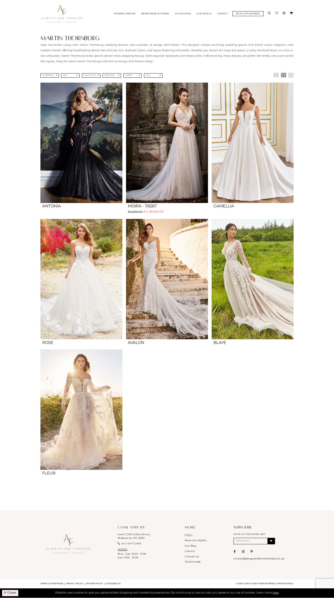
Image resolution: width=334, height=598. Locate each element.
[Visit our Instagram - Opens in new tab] (243, 552)
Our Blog (190, 546)
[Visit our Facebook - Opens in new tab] (235, 552)
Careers (190, 551)
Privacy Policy (75, 584)
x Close (10, 592)
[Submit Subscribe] (271, 541)
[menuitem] (125, 14)
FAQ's (189, 535)
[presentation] (81, 143)
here (276, 592)
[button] (284, 14)
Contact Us (192, 557)
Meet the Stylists (196, 540)
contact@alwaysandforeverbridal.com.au (259, 559)
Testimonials (193, 562)
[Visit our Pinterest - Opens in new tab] (251, 552)
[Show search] (269, 14)
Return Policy (94, 584)
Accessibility (113, 584)
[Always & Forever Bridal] (61, 14)
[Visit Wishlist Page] (277, 14)
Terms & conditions (51, 584)
